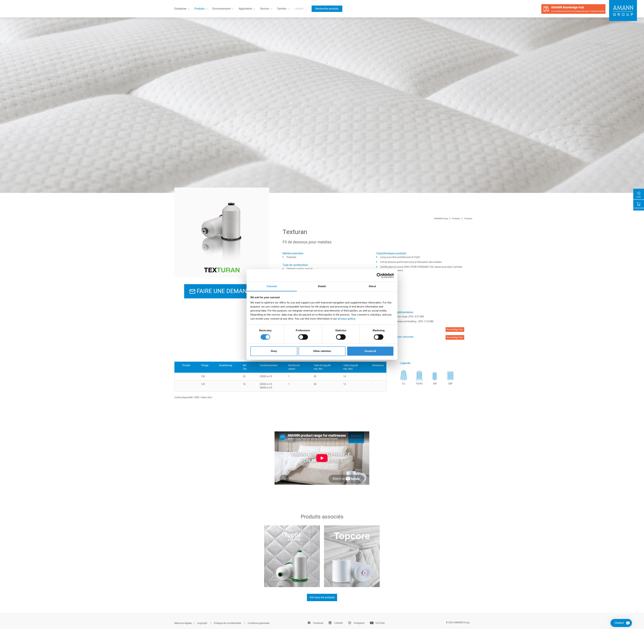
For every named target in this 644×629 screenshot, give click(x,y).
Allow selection (322, 351)
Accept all (370, 351)
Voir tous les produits (322, 597)
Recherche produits (326, 9)
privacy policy (346, 318)
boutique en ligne (639, 208)
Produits (199, 9)
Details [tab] (322, 286)
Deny (274, 351)
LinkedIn (338, 623)
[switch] (303, 337)
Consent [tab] (272, 286)
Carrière (281, 9)
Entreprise (180, 9)
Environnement (221, 9)
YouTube (380, 623)
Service (264, 9)
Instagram (359, 623)
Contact (638, 197)
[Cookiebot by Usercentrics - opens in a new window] (379, 275)
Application (245, 9)
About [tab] (372, 286)
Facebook (318, 623)
